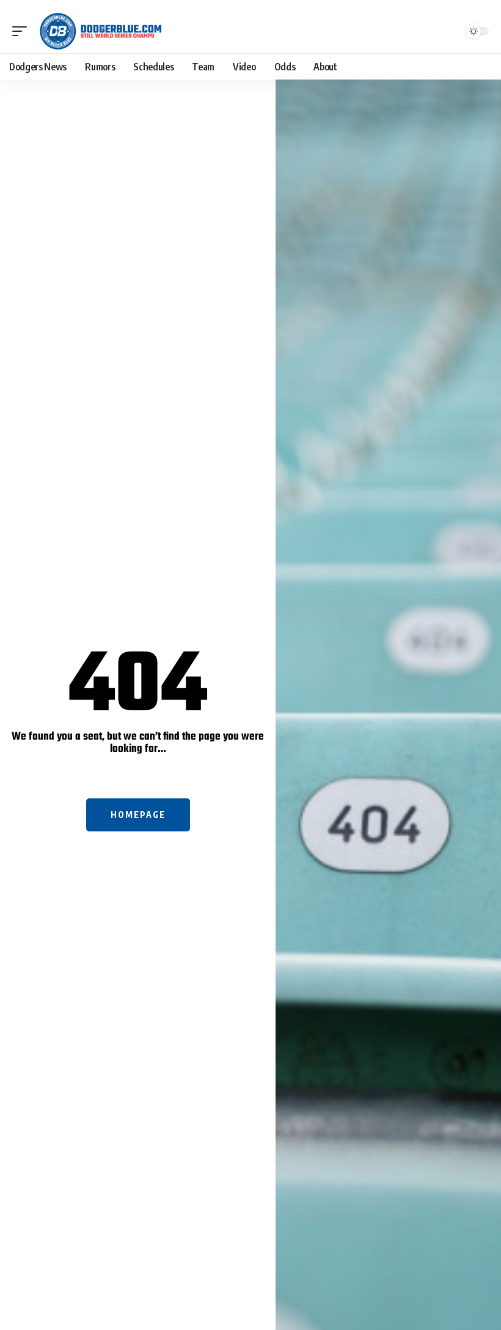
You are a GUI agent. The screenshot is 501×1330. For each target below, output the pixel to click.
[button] (22, 31)
